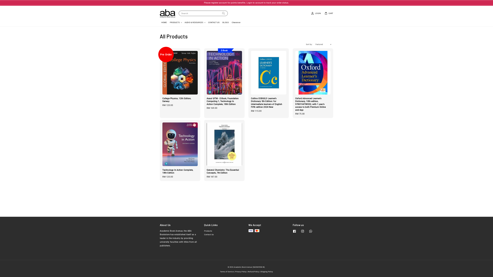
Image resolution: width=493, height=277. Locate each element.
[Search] (223, 13)
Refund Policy (253, 272)
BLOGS (225, 22)
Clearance (236, 22)
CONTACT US (213, 22)
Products (208, 231)
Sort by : (309, 44)
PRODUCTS (175, 22)
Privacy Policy (240, 272)
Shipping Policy (266, 272)
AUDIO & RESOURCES (194, 22)
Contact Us (209, 235)
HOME (164, 22)
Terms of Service (227, 272)
